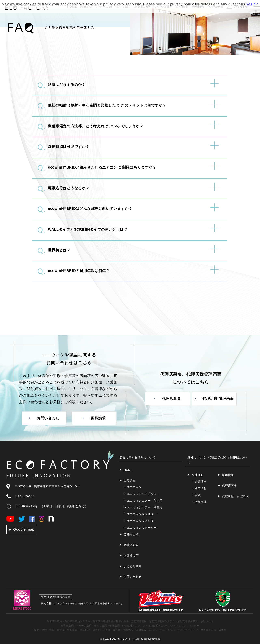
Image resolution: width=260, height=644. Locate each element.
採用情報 (228, 475)
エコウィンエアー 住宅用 (143, 500)
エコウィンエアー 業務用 (143, 507)
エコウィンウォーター (140, 527)
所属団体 (199, 501)
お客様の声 (131, 555)
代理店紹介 (131, 544)
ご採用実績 (131, 534)
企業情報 (199, 488)
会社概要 (198, 475)
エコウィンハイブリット (141, 493)
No (256, 4)
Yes (249, 4)
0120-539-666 (24, 496)
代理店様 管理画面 (235, 496)
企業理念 (199, 481)
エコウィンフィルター (140, 521)
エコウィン (133, 487)
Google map (23, 529)
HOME (128, 469)
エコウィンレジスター (140, 514)
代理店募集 (229, 485)
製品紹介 (129, 480)
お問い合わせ (133, 576)
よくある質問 (133, 566)
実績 (196, 495)
